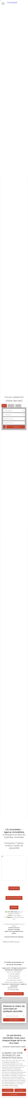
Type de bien (8, 410)
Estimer (18, 405)
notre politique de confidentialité (10, 1087)
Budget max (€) (8, 418)
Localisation (8, 414)
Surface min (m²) (9, 423)
